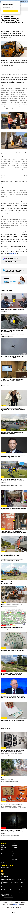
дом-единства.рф (13, 253)
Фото (2, 849)
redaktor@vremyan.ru (8, 897)
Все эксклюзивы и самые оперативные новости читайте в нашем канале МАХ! (13, 260)
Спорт (13, 849)
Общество (14, 847)
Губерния (14, 853)
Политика (14, 843)
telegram (6, 865)
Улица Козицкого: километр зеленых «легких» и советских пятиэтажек (12, 777)
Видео (2, 853)
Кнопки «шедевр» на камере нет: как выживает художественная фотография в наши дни (13, 749)
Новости (3, 843)
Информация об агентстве (6, 900)
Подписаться (11, 10)
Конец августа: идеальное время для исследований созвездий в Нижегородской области (12, 831)
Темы (2, 851)
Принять (14, 912)
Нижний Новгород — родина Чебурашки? (11, 803)
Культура (14, 851)
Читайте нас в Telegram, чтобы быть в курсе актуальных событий (14, 271)
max (12, 865)
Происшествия (15, 855)
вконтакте (2, 865)
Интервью (3, 847)
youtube (4, 865)
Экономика (14, 845)
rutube (10, 865)
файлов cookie (16, 904)
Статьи (2, 845)
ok (8, 865)
